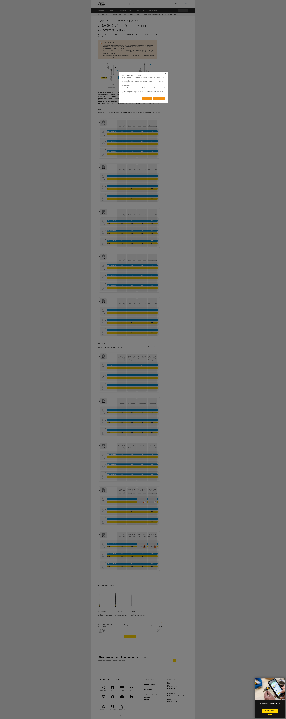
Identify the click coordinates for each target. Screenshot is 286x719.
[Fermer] (165, 73)
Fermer (270, 714)
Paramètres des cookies (127, 98)
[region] (143, 87)
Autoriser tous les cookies (159, 98)
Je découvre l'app (270, 710)
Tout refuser (146, 98)
